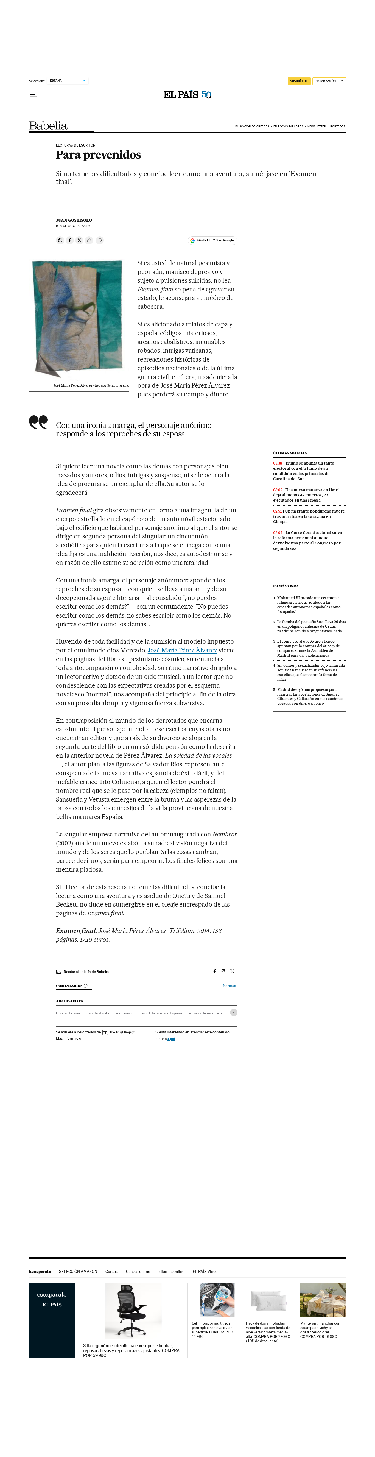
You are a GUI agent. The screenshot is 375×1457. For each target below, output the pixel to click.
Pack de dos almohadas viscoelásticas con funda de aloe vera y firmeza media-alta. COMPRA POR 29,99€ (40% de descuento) (268, 1332)
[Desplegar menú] (33, 94)
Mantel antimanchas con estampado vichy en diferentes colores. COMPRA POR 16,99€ (320, 1330)
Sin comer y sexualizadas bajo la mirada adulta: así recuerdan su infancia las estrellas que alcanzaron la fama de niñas (311, 672)
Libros (139, 1013)
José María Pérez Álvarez (182, 650)
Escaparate (40, 1271)
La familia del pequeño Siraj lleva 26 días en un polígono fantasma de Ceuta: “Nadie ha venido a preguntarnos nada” (311, 626)
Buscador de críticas (252, 126)
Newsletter (316, 126)
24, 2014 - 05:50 (73, 226)
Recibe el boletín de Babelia (86, 971)
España (176, 1013)
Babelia (48, 125)
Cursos (111, 1271)
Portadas (337, 126)
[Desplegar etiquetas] (233, 1012)
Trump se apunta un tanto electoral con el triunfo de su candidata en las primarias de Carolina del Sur (303, 471)
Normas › (230, 986)
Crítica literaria (68, 1013)
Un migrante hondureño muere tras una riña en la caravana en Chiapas (309, 516)
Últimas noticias (290, 453)
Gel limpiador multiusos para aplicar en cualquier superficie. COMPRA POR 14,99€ (212, 1330)
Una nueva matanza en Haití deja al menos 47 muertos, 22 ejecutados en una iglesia (306, 495)
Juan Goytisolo (74, 220)
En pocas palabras (288, 126)
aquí (171, 1038)
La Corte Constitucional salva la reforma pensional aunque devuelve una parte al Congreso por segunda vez (307, 540)
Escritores (121, 1013)
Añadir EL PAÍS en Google (215, 240)
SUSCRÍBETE (299, 81)
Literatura (157, 1013)
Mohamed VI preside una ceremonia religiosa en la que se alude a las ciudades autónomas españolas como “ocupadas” (309, 605)
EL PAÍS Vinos (205, 1271)
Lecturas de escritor (202, 1013)
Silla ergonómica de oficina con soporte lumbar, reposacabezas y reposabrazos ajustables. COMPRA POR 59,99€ (131, 1350)
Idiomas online (171, 1271)
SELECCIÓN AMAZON (78, 1271)
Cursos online (138, 1271)
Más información (69, 1038)
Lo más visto (285, 586)
